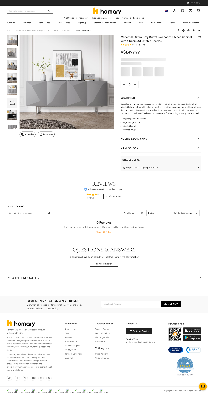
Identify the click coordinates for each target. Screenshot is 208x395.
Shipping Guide (102, 337)
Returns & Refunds (103, 333)
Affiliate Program (102, 358)
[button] (161, 98)
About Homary (71, 329)
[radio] (121, 44)
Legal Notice (70, 358)
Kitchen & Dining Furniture (38, 30)
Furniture (19, 30)
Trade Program (101, 354)
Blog (67, 333)
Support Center (102, 329)
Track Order (100, 341)
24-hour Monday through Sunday (141, 342)
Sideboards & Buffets (63, 30)
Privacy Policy (52, 308)
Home (9, 30)
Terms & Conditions (73, 354)
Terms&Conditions (35, 308)
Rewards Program (72, 345)
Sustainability (71, 341)
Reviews (68, 337)
